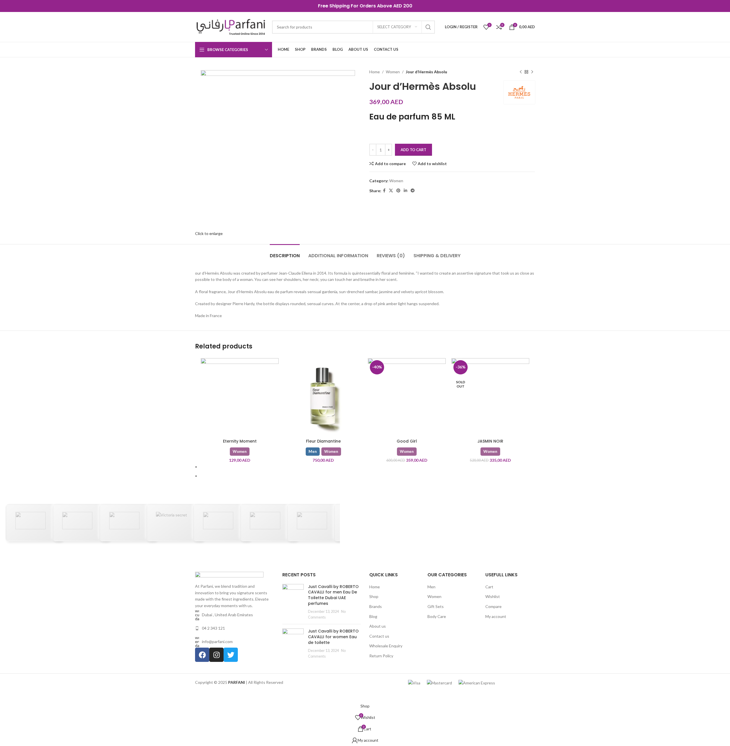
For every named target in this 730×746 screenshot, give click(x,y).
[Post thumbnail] (293, 602)
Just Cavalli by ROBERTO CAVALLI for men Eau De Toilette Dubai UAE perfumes (333, 595)
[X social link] (391, 190)
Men (313, 451)
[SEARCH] (428, 27)
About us (377, 626)
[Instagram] (216, 655)
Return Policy (381, 655)
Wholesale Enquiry (385, 645)
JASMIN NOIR (490, 441)
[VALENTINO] (269, 523)
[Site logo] (230, 26)
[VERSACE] (222, 523)
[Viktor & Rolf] (128, 523)
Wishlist (492, 596)
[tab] (285, 252)
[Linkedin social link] (405, 190)
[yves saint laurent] (34, 523)
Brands (375, 606)
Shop (373, 596)
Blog (373, 616)
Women (393, 71)
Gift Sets (435, 606)
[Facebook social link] (384, 190)
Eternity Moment (240, 441)
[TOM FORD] (316, 523)
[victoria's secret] (175, 523)
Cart (489, 586)
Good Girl (407, 441)
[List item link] (234, 628)
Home (374, 586)
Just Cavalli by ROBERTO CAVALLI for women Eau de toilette (333, 636)
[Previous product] (521, 72)
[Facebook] (202, 655)
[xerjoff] (81, 523)
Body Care (436, 616)
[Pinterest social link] (398, 190)
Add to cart (413, 149)
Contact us (379, 636)
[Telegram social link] (412, 190)
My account (495, 616)
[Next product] (532, 72)
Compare (493, 606)
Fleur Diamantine (323, 441)
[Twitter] (231, 655)
